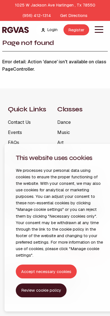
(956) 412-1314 (37, 15)
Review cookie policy (41, 290)
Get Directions (73, 15)
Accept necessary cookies (46, 271)
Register (76, 30)
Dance (64, 122)
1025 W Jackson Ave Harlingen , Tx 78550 (55, 5)
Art (60, 142)
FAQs (13, 142)
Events (15, 132)
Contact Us (19, 122)
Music (63, 132)
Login (52, 29)
